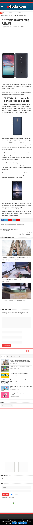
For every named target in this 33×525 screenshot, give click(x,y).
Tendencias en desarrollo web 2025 (11, 279)
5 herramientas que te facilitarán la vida (11, 12)
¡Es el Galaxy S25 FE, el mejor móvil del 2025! (20, 366)
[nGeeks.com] (16, 6)
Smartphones (9, 224)
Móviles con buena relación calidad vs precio (14, 300)
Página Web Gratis (5, 478)
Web (3, 339)
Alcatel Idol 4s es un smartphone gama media (11, 229)
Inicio (1, 15)
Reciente (3, 356)
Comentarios (14, 356)
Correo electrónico (6, 334)
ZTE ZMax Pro (21, 224)
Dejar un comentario (7, 27)
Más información (22, 523)
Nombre (4, 329)
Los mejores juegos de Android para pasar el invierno (22, 233)
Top (8, 356)
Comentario (4, 315)
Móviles (6, 15)
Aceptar (14, 523)
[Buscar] (27, 351)
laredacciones (6, 26)
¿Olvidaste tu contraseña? (8, 497)
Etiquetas (21, 356)
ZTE (15, 224)
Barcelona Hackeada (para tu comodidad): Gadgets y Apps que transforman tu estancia (16, 258)
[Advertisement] (14, 40)
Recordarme (15, 494)
